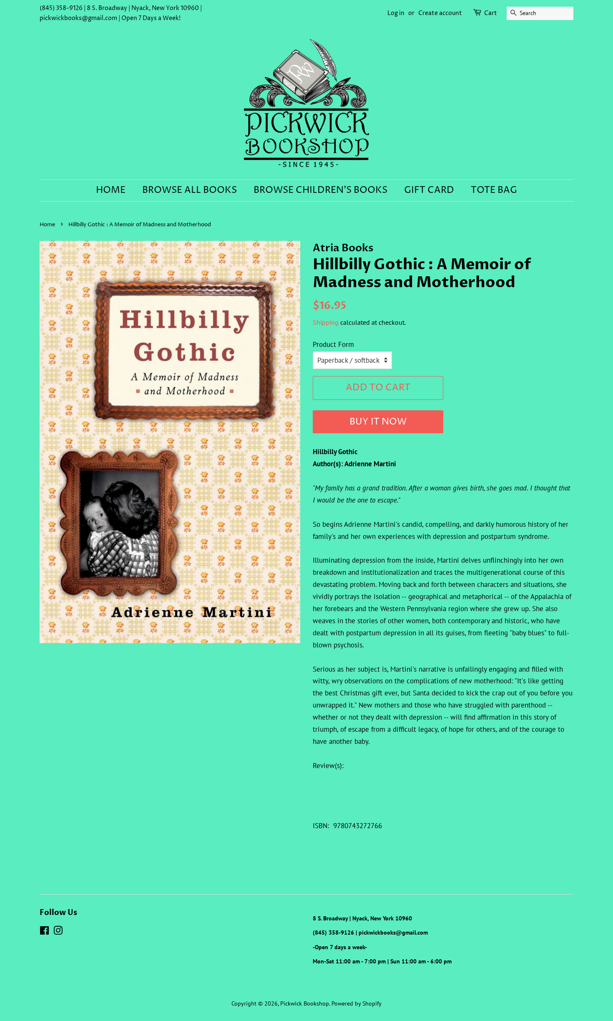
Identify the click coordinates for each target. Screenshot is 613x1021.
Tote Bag (494, 190)
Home (111, 190)
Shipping (326, 322)
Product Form (333, 344)
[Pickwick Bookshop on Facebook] (44, 932)
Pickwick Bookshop (304, 1003)
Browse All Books (189, 190)
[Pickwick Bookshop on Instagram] (58, 932)
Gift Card (429, 190)
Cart (490, 13)
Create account (440, 13)
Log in (395, 13)
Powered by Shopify (357, 1003)
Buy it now (378, 422)
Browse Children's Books (320, 190)
